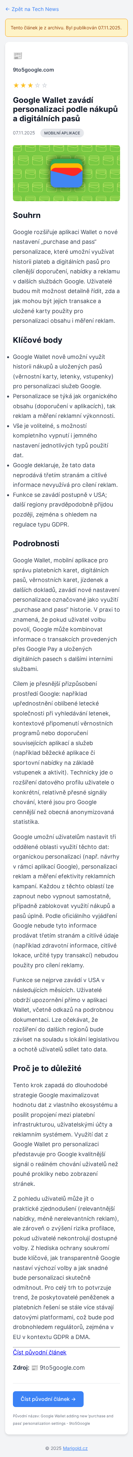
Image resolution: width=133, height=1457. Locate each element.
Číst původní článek (39, 1352)
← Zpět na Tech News (32, 9)
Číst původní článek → (48, 1399)
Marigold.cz (75, 1448)
